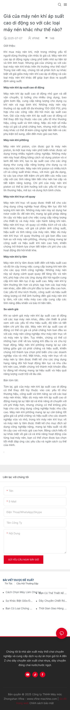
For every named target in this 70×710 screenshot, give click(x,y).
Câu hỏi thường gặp (27, 583)
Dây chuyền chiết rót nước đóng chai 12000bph (53, 600)
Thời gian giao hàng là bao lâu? (53, 608)
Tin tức (9, 583)
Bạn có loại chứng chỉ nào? (20, 608)
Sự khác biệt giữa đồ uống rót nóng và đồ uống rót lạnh (20, 600)
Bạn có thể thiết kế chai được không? (53, 593)
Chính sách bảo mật (41, 703)
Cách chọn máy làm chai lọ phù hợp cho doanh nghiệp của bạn (25, 592)
